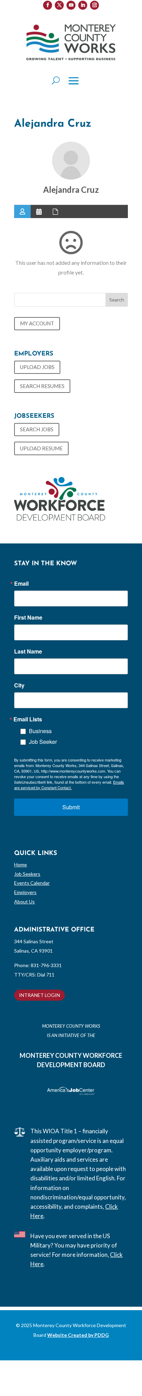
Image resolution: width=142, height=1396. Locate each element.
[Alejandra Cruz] (71, 160)
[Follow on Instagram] (94, 5)
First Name (28, 617)
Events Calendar (32, 883)
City (19, 685)
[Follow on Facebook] (47, 5)
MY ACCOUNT (37, 323)
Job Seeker (43, 742)
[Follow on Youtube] (71, 5)
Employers (25, 892)
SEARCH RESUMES (42, 386)
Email (21, 583)
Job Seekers (27, 874)
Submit (71, 807)
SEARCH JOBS (36, 429)
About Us (24, 901)
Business (40, 731)
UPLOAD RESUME (41, 448)
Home (20, 864)
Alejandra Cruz (71, 189)
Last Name (28, 651)
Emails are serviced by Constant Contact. (69, 784)
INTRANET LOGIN (39, 995)
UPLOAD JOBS (37, 367)
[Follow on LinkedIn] (82, 5)
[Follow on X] (59, 5)
